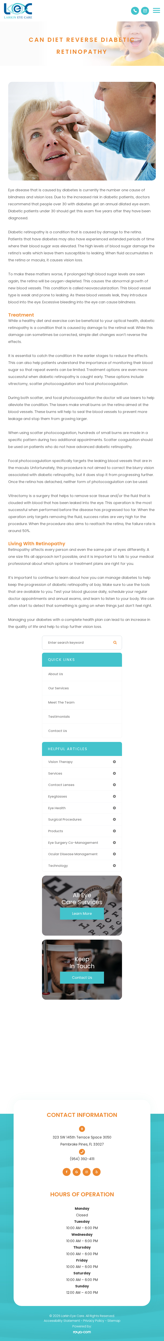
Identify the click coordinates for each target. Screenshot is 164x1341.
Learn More (82, 913)
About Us (55, 674)
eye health (57, 808)
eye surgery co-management (73, 842)
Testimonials (59, 716)
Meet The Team (61, 702)
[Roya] (82, 1332)
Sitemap (113, 1320)
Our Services (58, 688)
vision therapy (60, 761)
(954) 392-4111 (82, 1159)
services (55, 773)
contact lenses (61, 784)
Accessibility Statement (62, 1320)
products (55, 831)
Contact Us (57, 730)
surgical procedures (65, 819)
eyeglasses (57, 796)
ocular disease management (73, 854)
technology (58, 865)
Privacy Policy (93, 1320)
